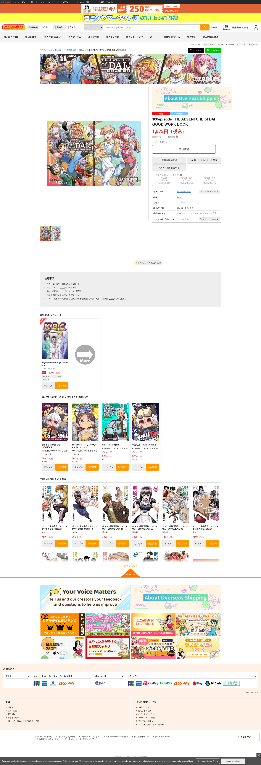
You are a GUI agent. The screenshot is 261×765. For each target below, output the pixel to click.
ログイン (246, 27)
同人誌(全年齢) (11, 36)
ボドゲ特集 (93, 36)
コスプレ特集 (112, 36)
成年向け (46, 27)
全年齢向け (33, 27)
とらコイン (56, 2)
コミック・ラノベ (134, 36)
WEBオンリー (68, 2)
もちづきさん (209, 44)
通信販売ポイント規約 (90, 736)
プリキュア (252, 44)
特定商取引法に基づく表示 (47, 739)
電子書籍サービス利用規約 (117, 736)
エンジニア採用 (97, 2)
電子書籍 (191, 36)
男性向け (61, 27)
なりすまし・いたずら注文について (79, 739)
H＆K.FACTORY (49, 368)
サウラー (45, 379)
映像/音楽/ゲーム (172, 36)
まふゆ (220, 44)
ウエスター (57, 376)
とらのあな (5, 2)
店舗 (23, 2)
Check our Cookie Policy (208, 761)
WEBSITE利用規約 (44, 736)
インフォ (16, 2)
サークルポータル (42, 2)
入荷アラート (210, 191)
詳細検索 (214, 27)
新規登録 (236, 27)
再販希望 (184, 149)
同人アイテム (74, 36)
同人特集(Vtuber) (52, 36)
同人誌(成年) (31, 36)
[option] (94, 153)
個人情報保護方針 (141, 736)
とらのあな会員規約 (66, 736)
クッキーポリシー (162, 736)
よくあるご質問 (82, 2)
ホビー (153, 36)
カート (63, 385)
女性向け (73, 27)
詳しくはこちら (252, 692)
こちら (68, 283)
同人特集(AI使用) (211, 36)
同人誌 (58, 50)
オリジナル (241, 44)
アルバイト (110, 2)
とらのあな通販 (46, 50)
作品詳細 (62, 467)
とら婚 (30, 2)
